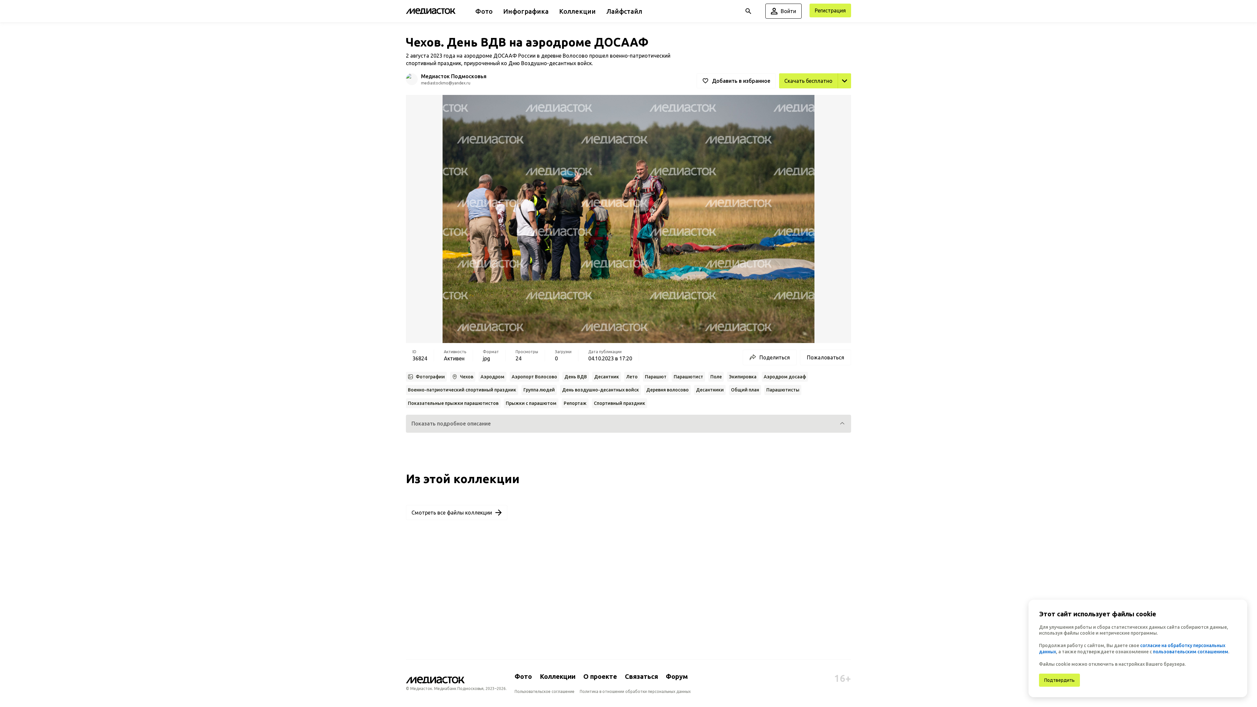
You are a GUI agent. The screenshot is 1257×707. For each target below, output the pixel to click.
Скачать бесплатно (808, 81)
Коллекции (557, 676)
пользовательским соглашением (1190, 651)
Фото (523, 676)
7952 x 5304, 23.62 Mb (824, 96)
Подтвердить (1059, 680)
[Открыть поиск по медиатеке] (748, 11)
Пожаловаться (825, 357)
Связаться (641, 676)
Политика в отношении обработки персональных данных (635, 691)
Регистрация (830, 10)
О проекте (600, 676)
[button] (628, 424)
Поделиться (774, 357)
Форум (677, 676)
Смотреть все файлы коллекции (451, 513)
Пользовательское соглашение (544, 691)
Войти (788, 11)
